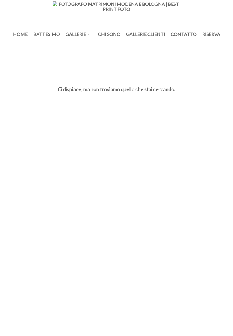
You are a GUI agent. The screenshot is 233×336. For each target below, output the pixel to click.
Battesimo (46, 34)
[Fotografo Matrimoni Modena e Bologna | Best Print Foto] (116, 13)
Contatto (184, 34)
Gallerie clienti (145, 34)
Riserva (211, 34)
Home (20, 34)
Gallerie (76, 34)
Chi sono (109, 34)
